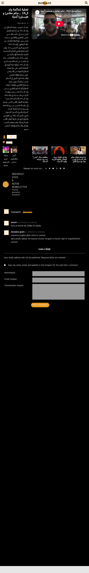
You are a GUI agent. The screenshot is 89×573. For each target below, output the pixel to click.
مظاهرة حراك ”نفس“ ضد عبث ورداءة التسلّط (40, 159)
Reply (43, 222)
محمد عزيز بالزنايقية (6, 159)
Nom (9, 273)
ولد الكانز (12, 137)
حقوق (9, 142)
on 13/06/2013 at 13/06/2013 (27, 222)
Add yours (27, 211)
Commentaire (13, 286)
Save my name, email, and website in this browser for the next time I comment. (43, 265)
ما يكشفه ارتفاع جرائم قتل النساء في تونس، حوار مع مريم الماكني (78, 159)
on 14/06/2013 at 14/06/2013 (35, 232)
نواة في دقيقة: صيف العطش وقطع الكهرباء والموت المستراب (59, 159)
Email (10, 279)
